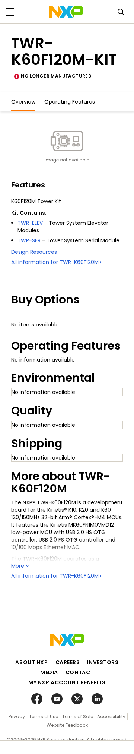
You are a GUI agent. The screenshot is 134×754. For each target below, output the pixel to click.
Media (49, 672)
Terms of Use (43, 716)
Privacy (17, 716)
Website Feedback (67, 725)
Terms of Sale (77, 716)
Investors (102, 662)
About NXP (31, 662)
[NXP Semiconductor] (66, 11)
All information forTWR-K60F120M (55, 262)
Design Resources (34, 252)
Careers (67, 662)
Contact (80, 672)
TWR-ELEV (30, 223)
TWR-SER (29, 240)
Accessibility (111, 716)
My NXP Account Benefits (67, 682)
